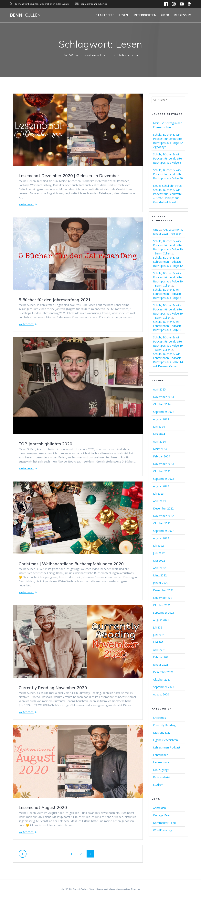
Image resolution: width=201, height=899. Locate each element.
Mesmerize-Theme (128, 889)
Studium (158, 784)
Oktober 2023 (162, 471)
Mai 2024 (159, 434)
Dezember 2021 (163, 590)
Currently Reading (164, 725)
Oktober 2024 (162, 404)
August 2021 (161, 620)
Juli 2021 (158, 627)
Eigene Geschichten (165, 740)
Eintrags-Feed (162, 815)
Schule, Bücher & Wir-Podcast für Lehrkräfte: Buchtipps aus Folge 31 (168, 158)
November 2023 (163, 464)
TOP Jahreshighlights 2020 (45, 443)
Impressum (183, 15)
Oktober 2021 (162, 605)
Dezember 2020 (163, 672)
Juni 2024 (159, 426)
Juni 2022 (159, 553)
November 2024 (163, 397)
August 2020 (161, 694)
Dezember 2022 (163, 508)
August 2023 (161, 486)
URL (155, 229)
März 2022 (160, 575)
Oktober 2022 (162, 523)
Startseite (105, 15)
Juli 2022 (158, 545)
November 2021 (163, 598)
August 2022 (161, 538)
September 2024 (163, 412)
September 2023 (163, 479)
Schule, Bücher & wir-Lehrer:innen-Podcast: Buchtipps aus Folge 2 (167, 326)
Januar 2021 (160, 664)
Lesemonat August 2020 (43, 807)
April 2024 (159, 441)
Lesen (123, 15)
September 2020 (163, 687)
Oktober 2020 (162, 679)
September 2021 (163, 612)
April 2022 (159, 568)
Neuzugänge (161, 770)
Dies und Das (161, 732)
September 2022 (163, 531)
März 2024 (160, 449)
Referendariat (161, 777)
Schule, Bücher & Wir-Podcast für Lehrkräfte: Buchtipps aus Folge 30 (168, 174)
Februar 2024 (161, 456)
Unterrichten (144, 15)
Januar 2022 (160, 583)
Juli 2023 (158, 493)
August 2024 (161, 419)
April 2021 (159, 650)
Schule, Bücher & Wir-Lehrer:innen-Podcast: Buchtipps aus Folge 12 (168, 262)
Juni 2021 (159, 635)
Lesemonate (161, 762)
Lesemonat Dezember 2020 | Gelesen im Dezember (69, 175)
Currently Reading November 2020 (53, 687)
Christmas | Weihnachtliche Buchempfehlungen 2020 (71, 563)
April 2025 (159, 389)
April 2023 (159, 501)
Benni (25, 15)
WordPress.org (162, 830)
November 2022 (163, 516)
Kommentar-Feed (164, 823)
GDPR (165, 15)
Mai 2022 (159, 560)
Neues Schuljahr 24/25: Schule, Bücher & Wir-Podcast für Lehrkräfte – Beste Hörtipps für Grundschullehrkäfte (167, 194)
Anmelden (159, 808)
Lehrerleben (160, 755)
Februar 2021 (161, 657)
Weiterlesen (26, 204)
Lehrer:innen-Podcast (166, 747)
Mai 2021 (159, 642)
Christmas (159, 718)
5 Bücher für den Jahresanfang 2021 (55, 299)
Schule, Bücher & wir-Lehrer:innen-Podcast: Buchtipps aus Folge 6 (167, 294)
